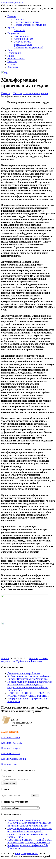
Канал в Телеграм (10, 748)
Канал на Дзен (9, 764)
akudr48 (5, 658)
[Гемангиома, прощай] (4, 72)
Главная (5, 93)
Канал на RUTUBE (11, 742)
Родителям (36, 661)
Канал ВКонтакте (10, 753)
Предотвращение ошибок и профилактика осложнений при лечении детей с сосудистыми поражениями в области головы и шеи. (29, 685)
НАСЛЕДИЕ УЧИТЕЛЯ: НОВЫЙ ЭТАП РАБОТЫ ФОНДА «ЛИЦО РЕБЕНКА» (29, 694)
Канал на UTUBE (10, 737)
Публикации (23, 661)
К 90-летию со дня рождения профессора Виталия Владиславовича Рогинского (29, 677)
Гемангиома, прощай (12, 2)
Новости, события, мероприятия (30, 93)
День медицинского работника (23, 673)
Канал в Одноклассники (14, 758)
